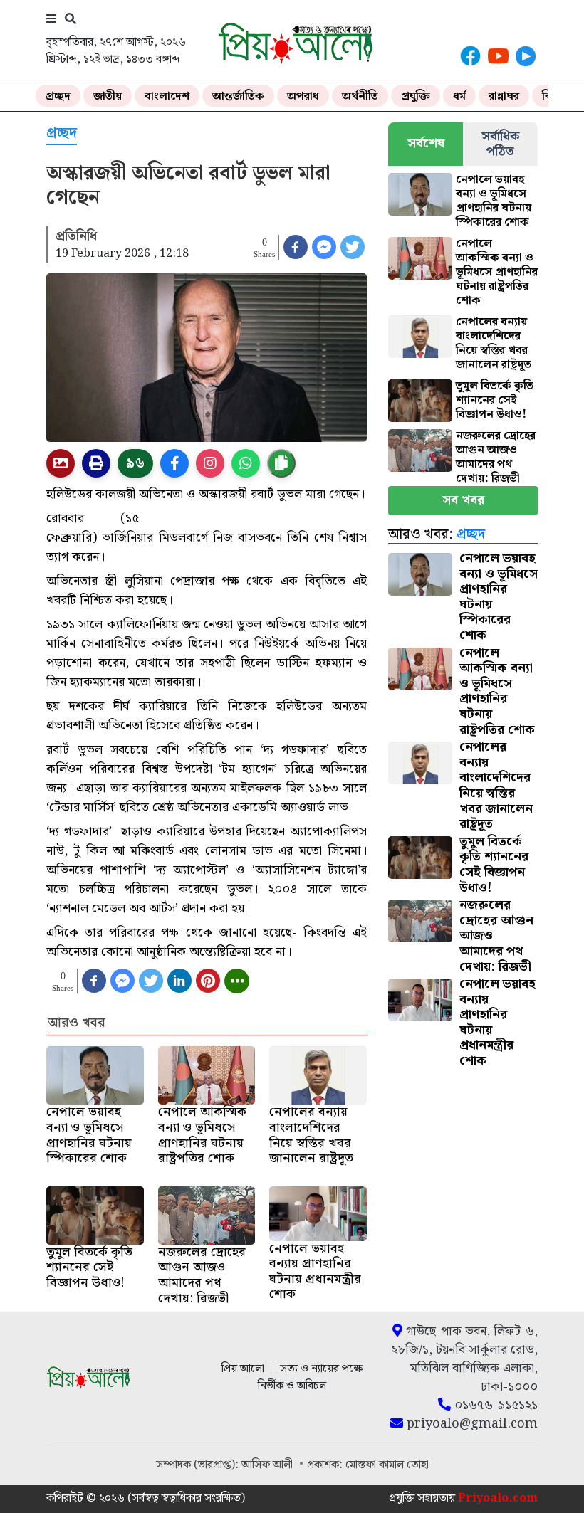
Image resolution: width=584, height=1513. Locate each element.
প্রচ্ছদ (58, 96)
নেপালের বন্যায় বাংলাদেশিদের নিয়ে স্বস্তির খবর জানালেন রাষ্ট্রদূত (493, 343)
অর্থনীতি (360, 96)
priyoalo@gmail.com (470, 1424)
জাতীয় (107, 96)
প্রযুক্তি (415, 96)
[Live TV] (525, 56)
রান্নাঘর (504, 96)
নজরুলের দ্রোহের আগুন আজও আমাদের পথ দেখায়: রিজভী (496, 457)
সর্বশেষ (425, 143)
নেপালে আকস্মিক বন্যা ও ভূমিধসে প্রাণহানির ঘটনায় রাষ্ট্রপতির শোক (497, 272)
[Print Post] (60, 463)
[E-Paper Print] (96, 463)
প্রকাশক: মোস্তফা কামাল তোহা (368, 1465)
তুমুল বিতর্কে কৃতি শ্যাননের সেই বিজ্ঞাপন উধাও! (494, 400)
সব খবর (463, 500)
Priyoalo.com (498, 1498)
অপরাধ (303, 96)
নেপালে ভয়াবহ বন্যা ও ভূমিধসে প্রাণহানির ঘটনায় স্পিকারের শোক (493, 201)
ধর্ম (459, 96)
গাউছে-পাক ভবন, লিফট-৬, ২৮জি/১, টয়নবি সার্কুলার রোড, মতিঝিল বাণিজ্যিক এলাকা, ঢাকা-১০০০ (464, 1359)
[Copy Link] (281, 463)
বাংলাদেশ (167, 96)
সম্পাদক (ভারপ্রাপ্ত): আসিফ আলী (226, 1465)
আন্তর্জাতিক (238, 96)
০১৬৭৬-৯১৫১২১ (494, 1405)
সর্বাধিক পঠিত (500, 144)
